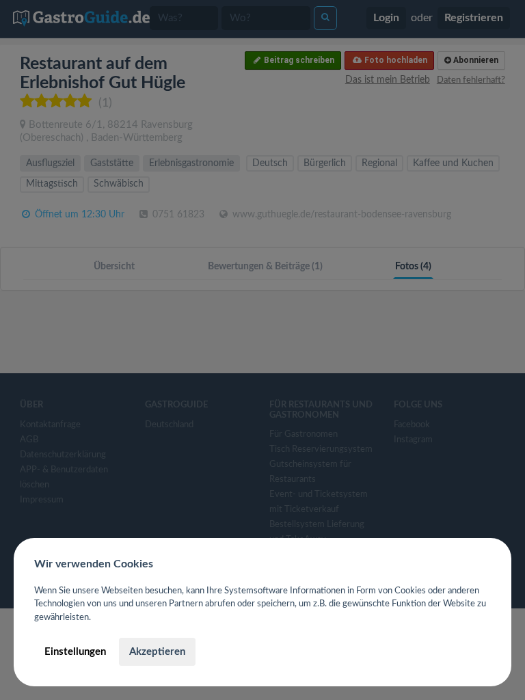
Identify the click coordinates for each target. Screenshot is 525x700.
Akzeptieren (157, 652)
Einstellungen (75, 652)
